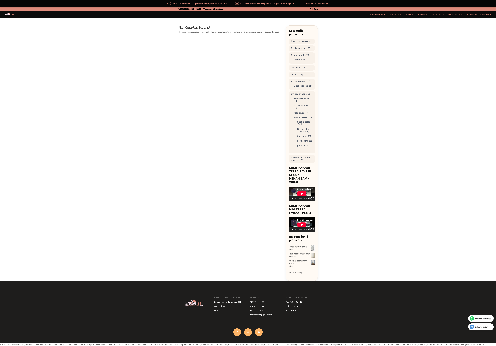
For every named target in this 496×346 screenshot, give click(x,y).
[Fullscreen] (312, 198)
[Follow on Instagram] (248, 332)
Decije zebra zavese (303, 130)
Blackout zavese (299, 41)
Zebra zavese (300, 117)
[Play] (292, 198)
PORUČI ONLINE (486, 15)
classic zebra (303, 121)
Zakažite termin (481, 327)
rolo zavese (299, 113)
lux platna (302, 136)
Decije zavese (298, 48)
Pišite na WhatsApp (483, 318)
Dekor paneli (297, 55)
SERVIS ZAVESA (471, 15)
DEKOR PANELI (423, 15)
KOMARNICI (410, 15)
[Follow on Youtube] (259, 332)
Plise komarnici (301, 105)
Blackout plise (301, 86)
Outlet (294, 74)
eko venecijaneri (302, 98)
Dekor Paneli (300, 59)
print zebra (302, 145)
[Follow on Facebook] (237, 332)
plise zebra (302, 140)
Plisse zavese (298, 81)
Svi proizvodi (298, 94)
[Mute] (309, 198)
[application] (302, 194)
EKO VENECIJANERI (395, 15)
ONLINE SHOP (437, 15)
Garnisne (295, 67)
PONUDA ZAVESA (376, 15)
